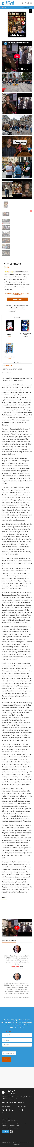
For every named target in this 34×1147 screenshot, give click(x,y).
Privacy (29, 1142)
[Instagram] (9, 1110)
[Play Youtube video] (17, 927)
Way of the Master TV (20, 309)
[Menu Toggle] (31, 7)
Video (21, 305)
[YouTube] (12, 1110)
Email (6, 1031)
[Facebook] (6, 1110)
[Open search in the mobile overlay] (23, 3)
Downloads (25, 305)
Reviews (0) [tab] (6, 373)
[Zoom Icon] (30, 11)
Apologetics (16, 307)
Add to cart (17, 299)
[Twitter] (3, 1110)
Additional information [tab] (12, 369)
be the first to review (20, 271)
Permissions (24, 1142)
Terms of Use (17, 1144)
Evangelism (22, 307)
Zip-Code (4, 1049)
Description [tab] (7, 365)
